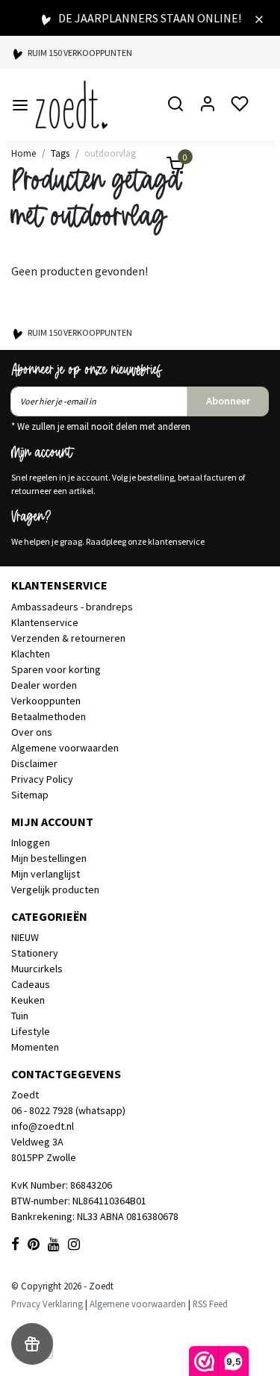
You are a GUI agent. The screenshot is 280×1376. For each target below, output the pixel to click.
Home (23, 153)
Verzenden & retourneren (68, 638)
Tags (60, 153)
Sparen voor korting (56, 669)
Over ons (31, 732)
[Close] (259, 18)
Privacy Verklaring (47, 1304)
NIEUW (25, 937)
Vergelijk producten (55, 889)
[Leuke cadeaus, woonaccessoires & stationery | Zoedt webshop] (71, 105)
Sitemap (30, 794)
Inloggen (30, 842)
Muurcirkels (37, 968)
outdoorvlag (110, 153)
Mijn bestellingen (49, 858)
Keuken (28, 1000)
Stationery (34, 953)
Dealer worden (44, 685)
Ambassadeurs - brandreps (72, 606)
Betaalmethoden (48, 716)
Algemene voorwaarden (65, 747)
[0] (166, 167)
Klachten (30, 653)
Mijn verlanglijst (45, 874)
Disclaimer (34, 763)
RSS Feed (210, 1304)
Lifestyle (30, 1031)
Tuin (19, 1015)
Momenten (35, 1047)
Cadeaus (30, 984)
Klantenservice (44, 622)
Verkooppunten (46, 700)
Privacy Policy (42, 779)
